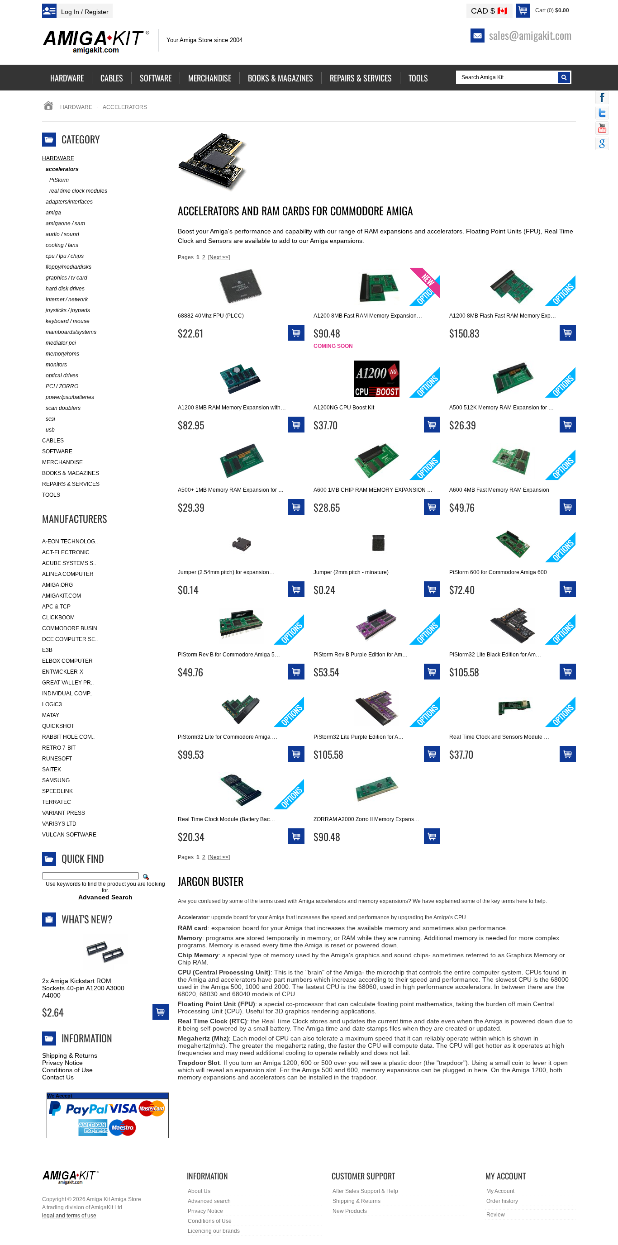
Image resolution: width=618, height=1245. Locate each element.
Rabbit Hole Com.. (68, 737)
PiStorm (59, 180)
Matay (50, 715)
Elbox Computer (67, 661)
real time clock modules (78, 191)
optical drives (62, 375)
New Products (350, 1211)
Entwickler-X (62, 672)
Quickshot (58, 726)
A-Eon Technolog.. (70, 541)
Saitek (51, 769)
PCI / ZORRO (62, 386)
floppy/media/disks (68, 267)
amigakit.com (61, 596)
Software (57, 451)
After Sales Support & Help (365, 1191)
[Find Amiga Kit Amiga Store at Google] (602, 144)
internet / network (67, 299)
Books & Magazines (70, 473)
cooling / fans (62, 245)
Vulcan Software (69, 835)
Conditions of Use (67, 1070)
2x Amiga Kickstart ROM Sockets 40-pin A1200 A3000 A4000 (83, 988)
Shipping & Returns (69, 1055)
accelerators (62, 169)
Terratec (56, 802)
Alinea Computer (68, 574)
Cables (53, 440)
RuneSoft (57, 759)
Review (495, 1215)
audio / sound (62, 234)
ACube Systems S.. (69, 563)
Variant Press (63, 813)
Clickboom (58, 617)
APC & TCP (56, 606)
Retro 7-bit (59, 748)
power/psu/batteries (70, 397)
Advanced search (209, 1201)
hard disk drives (65, 288)
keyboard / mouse (68, 321)
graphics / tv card (66, 278)
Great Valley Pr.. (68, 683)
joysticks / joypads (68, 310)
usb (50, 430)
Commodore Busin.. (71, 628)
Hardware (76, 107)
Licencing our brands (214, 1231)
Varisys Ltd (59, 824)
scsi (50, 419)
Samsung (56, 780)
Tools (51, 495)
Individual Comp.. (67, 693)
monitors (56, 364)
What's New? (87, 919)
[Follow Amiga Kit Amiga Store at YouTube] (602, 129)
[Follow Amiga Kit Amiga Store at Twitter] (602, 113)
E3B (47, 650)
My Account (500, 1191)
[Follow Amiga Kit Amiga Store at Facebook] (602, 98)
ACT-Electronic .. (68, 552)
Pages (186, 257)
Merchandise (62, 462)
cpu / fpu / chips (65, 256)
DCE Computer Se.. (70, 639)
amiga (53, 212)
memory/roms (62, 354)
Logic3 (52, 704)
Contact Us (58, 1077)
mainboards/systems (71, 332)
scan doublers (63, 408)
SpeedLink (57, 791)
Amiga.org (57, 585)
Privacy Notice (62, 1062)
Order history (502, 1201)
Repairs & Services (71, 484)
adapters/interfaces (69, 202)
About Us (199, 1191)
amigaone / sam (65, 223)
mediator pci (61, 343)
